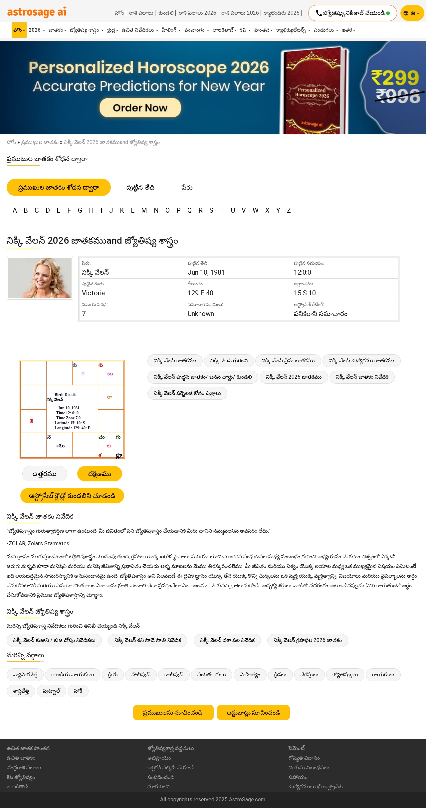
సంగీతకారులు (211, 674)
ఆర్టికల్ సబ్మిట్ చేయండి (170, 767)
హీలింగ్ (170, 30)
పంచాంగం (195, 30)
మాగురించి (158, 786)
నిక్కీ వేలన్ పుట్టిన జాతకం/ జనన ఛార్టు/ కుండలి (203, 377)
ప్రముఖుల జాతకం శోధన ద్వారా (58, 187)
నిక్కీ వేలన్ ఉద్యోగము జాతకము (361, 360)
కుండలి (166, 13)
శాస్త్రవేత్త (21, 691)
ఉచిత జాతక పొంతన (28, 748)
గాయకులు (383, 674)
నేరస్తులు (310, 674)
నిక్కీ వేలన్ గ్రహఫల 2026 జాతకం (308, 640)
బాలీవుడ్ (173, 674)
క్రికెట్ (112, 674)
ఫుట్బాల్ (51, 691)
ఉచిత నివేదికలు (138, 30)
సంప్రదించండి (160, 777)
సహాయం (298, 777)
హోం (119, 13)
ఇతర (347, 30)
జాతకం (56, 30)
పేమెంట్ (297, 748)
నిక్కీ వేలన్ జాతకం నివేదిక (362, 377)
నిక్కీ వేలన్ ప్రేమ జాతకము (288, 360)
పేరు (187, 187)
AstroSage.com (247, 799)
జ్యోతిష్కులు (345, 674)
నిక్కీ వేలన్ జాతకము (175, 360)
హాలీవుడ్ (140, 674)
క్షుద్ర (111, 30)
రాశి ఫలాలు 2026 (197, 13)
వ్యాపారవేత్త (25, 674)
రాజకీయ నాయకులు (72, 674)
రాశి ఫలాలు (141, 13)
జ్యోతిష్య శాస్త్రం (85, 30)
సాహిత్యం (250, 674)
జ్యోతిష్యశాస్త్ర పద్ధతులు (170, 748)
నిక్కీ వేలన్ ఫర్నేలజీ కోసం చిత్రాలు (187, 393)
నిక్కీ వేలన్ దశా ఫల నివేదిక (227, 640)
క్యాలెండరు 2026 (282, 13)
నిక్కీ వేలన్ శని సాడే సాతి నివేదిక (147, 640)
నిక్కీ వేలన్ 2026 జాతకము (294, 377)
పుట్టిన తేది (140, 187)
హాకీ (78, 691)
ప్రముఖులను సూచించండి (173, 712)
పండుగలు (324, 30)
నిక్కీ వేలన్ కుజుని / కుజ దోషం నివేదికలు (54, 640)
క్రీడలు (280, 674)
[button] (32, 88)
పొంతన (262, 30)
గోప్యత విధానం (304, 758)
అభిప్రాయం (159, 758)
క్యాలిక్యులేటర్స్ (291, 30)
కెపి (244, 30)
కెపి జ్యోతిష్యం (21, 777)
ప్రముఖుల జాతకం (40, 142)
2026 (35, 30)
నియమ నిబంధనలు (309, 767)
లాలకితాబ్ (223, 30)
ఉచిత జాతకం (21, 758)
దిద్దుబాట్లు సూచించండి (253, 712)
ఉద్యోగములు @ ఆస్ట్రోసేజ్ (316, 786)
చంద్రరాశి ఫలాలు (24, 767)
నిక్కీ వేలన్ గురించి (229, 360)
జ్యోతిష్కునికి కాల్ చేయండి (350, 13)
